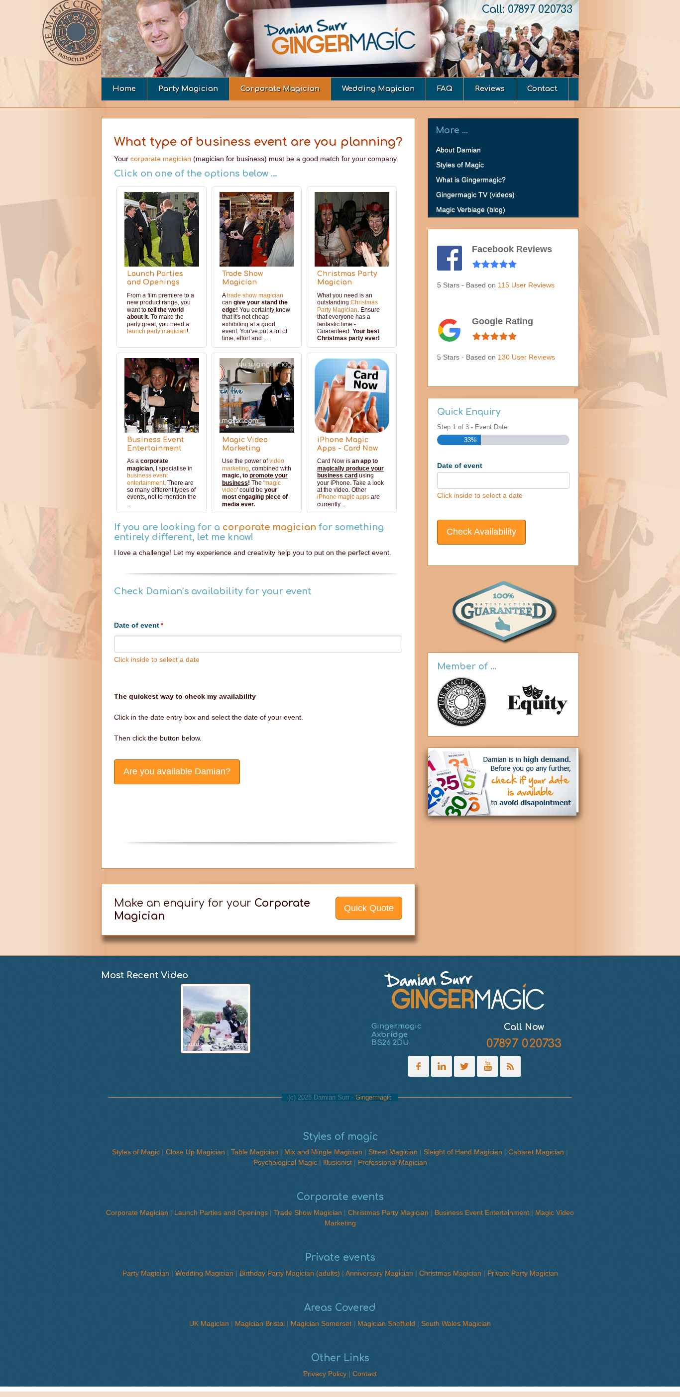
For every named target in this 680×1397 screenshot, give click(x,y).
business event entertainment (147, 479)
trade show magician (255, 295)
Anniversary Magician (379, 1273)
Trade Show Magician (242, 278)
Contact (542, 89)
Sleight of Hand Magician (463, 1152)
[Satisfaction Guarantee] (503, 609)
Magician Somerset (321, 1323)
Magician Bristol (260, 1323)
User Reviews (526, 285)
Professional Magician (392, 1162)
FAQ (445, 89)
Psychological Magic (285, 1162)
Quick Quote (369, 908)
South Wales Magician (456, 1323)
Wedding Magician (378, 89)
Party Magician (188, 89)
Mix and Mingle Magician (323, 1152)
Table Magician (254, 1152)
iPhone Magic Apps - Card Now (347, 444)
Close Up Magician (195, 1152)
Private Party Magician (522, 1273)
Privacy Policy (324, 1374)
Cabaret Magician (536, 1152)
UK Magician (209, 1323)
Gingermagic (373, 1097)
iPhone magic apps (343, 496)
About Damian (458, 150)
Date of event (138, 625)
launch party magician (157, 331)
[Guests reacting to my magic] (215, 1018)
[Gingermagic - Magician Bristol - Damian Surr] (340, 38)
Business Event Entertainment (155, 444)
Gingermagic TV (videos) (475, 194)
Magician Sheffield (386, 1323)
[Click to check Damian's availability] (502, 779)
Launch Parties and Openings (155, 278)
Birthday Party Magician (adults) (289, 1273)
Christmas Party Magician (347, 278)
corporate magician (160, 159)
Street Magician (393, 1152)
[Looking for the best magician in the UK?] (464, 990)
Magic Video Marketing (245, 444)
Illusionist (337, 1162)
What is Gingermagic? (471, 180)
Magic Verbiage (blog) (470, 209)
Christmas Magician (450, 1273)
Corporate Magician (280, 89)
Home (124, 89)
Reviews (490, 89)
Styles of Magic (460, 165)
